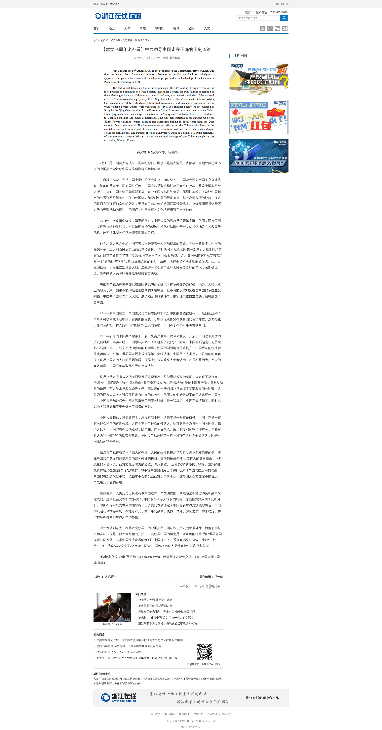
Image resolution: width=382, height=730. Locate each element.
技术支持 (212, 714)
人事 (127, 28)
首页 (97, 28)
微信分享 (204, 651)
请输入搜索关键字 (247, 18)
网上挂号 (282, 4)
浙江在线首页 (101, 4)
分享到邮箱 (284, 28)
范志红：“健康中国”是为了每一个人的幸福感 (166, 617)
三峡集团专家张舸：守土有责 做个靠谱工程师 (166, 611)
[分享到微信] (212, 586)
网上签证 (287, 4)
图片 (192, 28)
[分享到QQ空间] (195, 586)
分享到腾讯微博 (270, 28)
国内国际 (118, 16)
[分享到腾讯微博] (207, 586)
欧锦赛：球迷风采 (112, 624)
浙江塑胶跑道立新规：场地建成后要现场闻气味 (167, 623)
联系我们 (226, 714)
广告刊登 (198, 714)
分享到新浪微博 (262, 28)
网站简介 (156, 714)
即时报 (159, 28)
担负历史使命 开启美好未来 (155, 599)
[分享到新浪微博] (201, 586)
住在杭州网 (277, 4)
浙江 (112, 28)
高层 (142, 28)
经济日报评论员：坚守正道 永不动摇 (119, 652)
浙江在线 (115, 40)
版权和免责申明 (102, 673)
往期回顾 (240, 56)
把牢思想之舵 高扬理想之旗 (155, 605)
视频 (176, 28)
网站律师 (170, 714)
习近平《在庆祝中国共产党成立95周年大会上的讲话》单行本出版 (136, 658)
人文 (207, 28)
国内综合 (140, 40)
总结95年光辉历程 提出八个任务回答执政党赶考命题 (128, 646)
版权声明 (184, 714)
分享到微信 (277, 28)
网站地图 (114, 4)
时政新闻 (128, 40)
